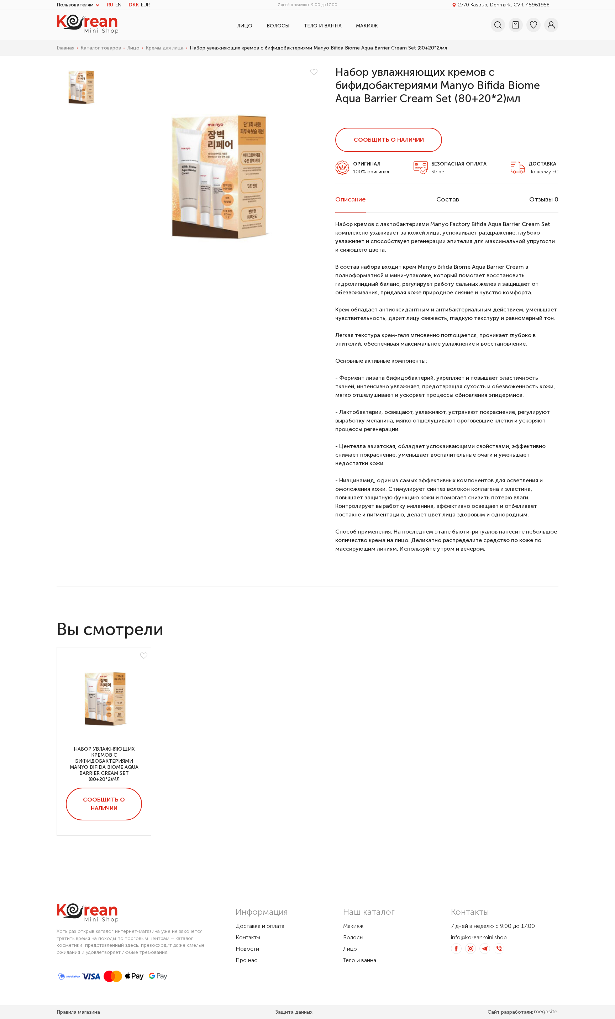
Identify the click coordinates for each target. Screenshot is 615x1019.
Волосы (278, 26)
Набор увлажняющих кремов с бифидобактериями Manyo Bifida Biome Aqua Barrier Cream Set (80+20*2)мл (104, 764)
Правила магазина (78, 1012)
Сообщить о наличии (389, 139)
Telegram (484, 948)
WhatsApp (499, 948)
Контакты (248, 937)
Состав (447, 199)
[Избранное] (533, 25)
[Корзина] (516, 25)
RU (110, 5)
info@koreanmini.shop (479, 937)
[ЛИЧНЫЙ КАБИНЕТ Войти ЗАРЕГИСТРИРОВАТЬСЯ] (551, 25)
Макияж (367, 26)
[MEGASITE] (546, 1011)
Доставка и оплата (260, 926)
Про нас (246, 960)
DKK (133, 5)
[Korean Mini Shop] (88, 31)
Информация (262, 912)
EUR (145, 5)
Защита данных (293, 1012)
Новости (247, 948)
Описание (350, 199)
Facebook (456, 948)
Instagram (470, 948)
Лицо (244, 26)
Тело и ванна (323, 26)
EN (118, 5)
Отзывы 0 (543, 199)
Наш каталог (369, 912)
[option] (80, 85)
